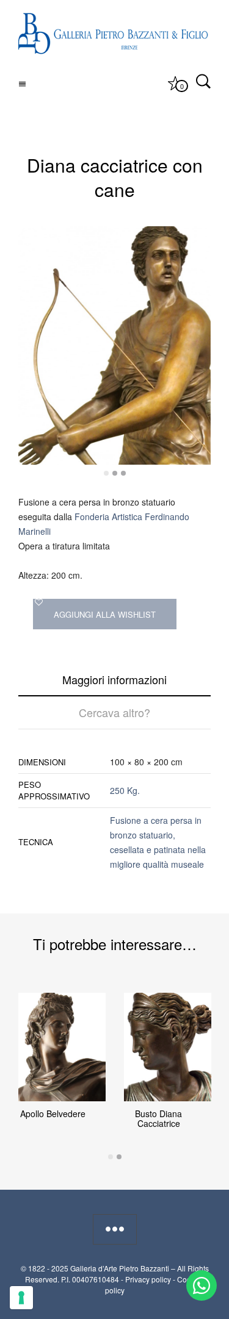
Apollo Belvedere (52, 1113)
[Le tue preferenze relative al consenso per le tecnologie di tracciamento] (21, 1297)
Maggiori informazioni (114, 679)
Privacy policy (148, 1279)
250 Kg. (125, 790)
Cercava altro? (114, 712)
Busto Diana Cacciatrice (158, 1118)
